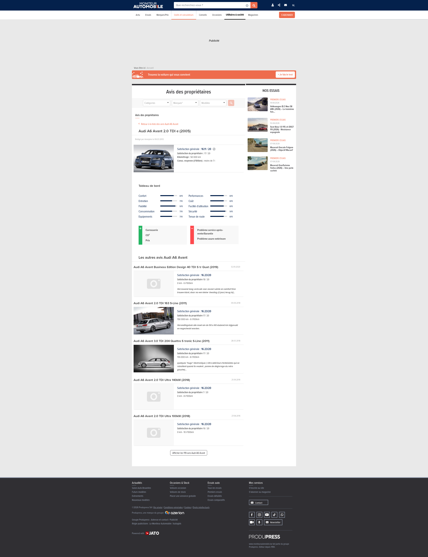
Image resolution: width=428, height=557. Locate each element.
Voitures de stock (178, 492)
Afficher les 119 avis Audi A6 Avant (188, 453)
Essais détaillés (215, 496)
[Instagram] (259, 515)
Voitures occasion (178, 488)
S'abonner (287, 15)
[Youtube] (267, 515)
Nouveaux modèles (141, 500)
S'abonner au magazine (260, 492)
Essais (148, 15)
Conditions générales (173, 507)
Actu (138, 15)
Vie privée (157, 507)
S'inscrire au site (256, 488)
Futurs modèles (139, 492)
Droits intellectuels (201, 507)
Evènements (137, 496)
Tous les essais (215, 488)
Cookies (187, 507)
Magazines (253, 15)
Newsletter (275, 522)
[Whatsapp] (282, 515)
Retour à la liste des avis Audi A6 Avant (159, 124)
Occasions (217, 15)
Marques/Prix (162, 15)
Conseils (203, 15)
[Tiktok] (274, 515)
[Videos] (252, 522)
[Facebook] (252, 515)
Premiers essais (215, 492)
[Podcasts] (259, 522)
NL (293, 5)
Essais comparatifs (216, 500)
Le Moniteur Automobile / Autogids (165, 523)
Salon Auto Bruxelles (141, 488)
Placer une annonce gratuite (183, 496)
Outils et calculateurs (183, 15)
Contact (258, 502)
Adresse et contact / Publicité (164, 519)
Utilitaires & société (235, 15)
